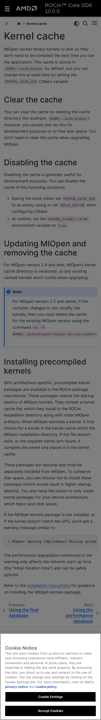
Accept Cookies (50, 711)
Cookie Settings (50, 697)
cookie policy (46, 687)
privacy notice (16, 687)
